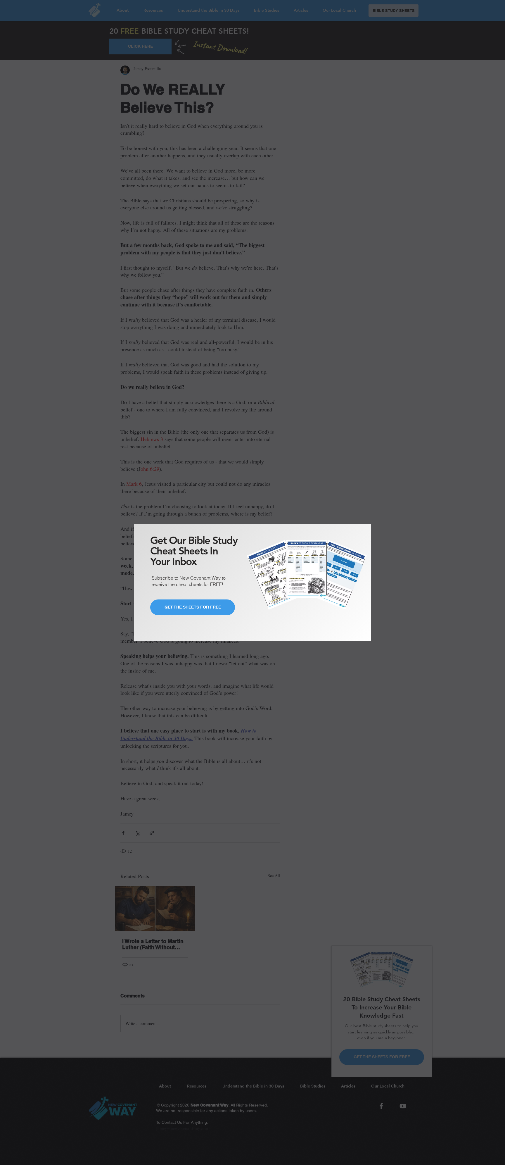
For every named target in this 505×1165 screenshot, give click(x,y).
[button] (361, 525)
